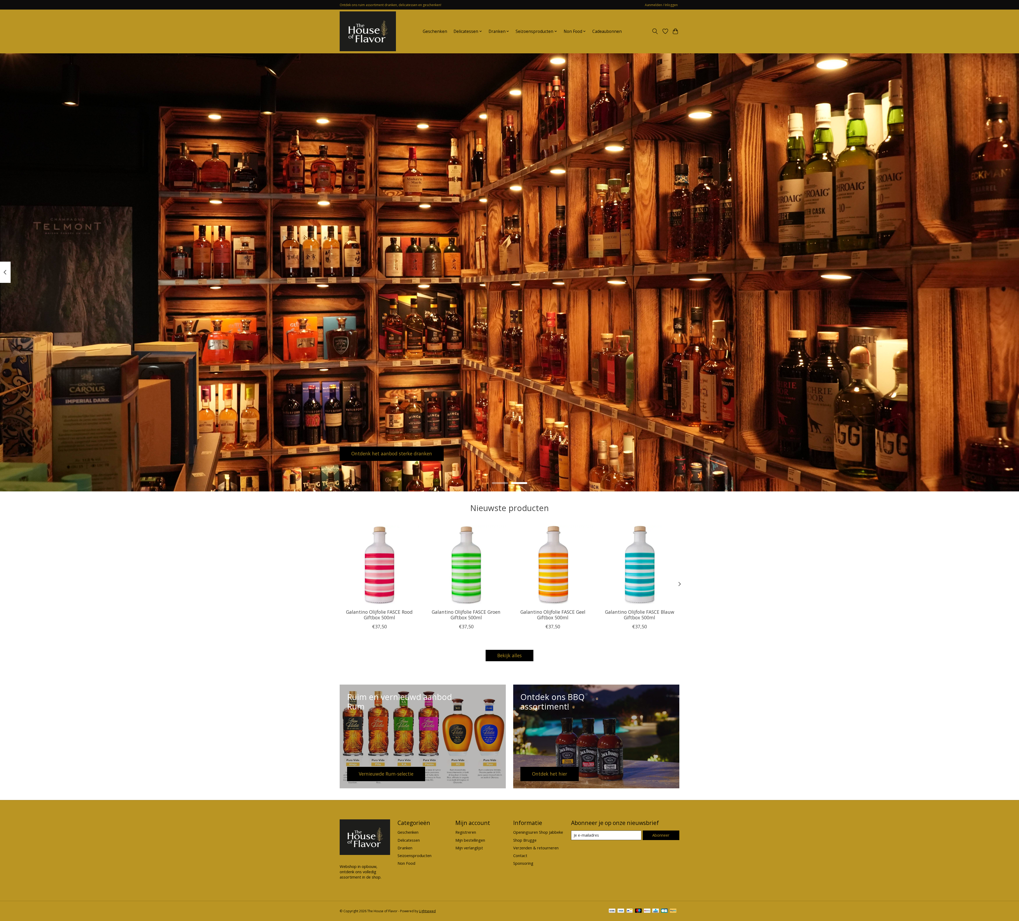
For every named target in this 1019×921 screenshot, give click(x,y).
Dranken (405, 847)
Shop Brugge (525, 840)
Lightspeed (427, 911)
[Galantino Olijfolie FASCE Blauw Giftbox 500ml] (639, 565)
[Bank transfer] (612, 911)
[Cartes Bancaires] (664, 911)
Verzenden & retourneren (536, 847)
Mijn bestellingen (470, 840)
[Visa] (621, 911)
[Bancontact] (629, 911)
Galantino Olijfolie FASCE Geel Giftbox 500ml (552, 615)
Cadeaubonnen (607, 31)
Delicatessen (409, 840)
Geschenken (435, 31)
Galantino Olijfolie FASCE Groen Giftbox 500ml (466, 615)
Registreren (465, 832)
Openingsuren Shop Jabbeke (538, 832)
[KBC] (655, 911)
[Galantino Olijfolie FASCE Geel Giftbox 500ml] (553, 565)
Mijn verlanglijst (469, 847)
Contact (520, 855)
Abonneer (661, 835)
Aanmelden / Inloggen (661, 5)
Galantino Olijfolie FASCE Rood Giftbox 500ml (379, 615)
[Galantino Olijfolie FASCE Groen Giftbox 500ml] (466, 565)
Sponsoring (523, 863)
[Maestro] (638, 911)
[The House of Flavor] (368, 31)
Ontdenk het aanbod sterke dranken (391, 453)
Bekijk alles (509, 655)
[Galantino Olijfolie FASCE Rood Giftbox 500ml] (379, 565)
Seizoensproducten (414, 855)
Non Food (406, 863)
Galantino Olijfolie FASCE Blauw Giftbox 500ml (639, 615)
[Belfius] (647, 911)
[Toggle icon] (655, 31)
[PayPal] (673, 911)
